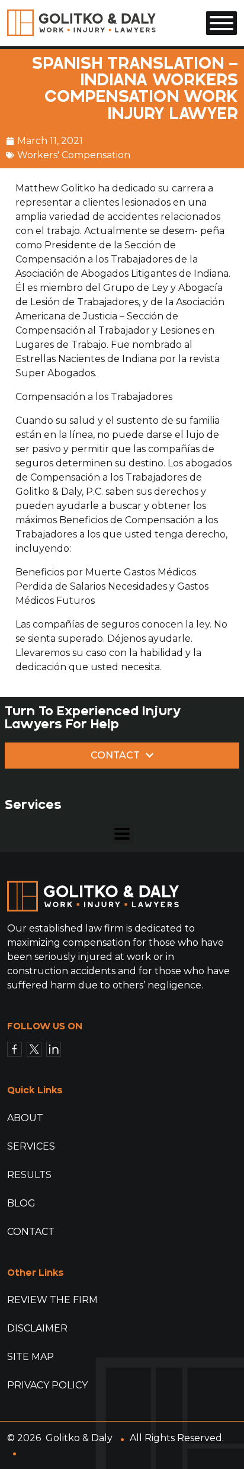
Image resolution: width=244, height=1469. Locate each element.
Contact (30, 1231)
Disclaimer (37, 1328)
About (25, 1118)
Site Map (30, 1356)
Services (31, 1146)
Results (29, 1174)
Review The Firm (52, 1299)
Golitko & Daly (79, 1438)
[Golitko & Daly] (81, 22)
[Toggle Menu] (221, 23)
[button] (122, 834)
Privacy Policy (47, 1385)
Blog (21, 1203)
